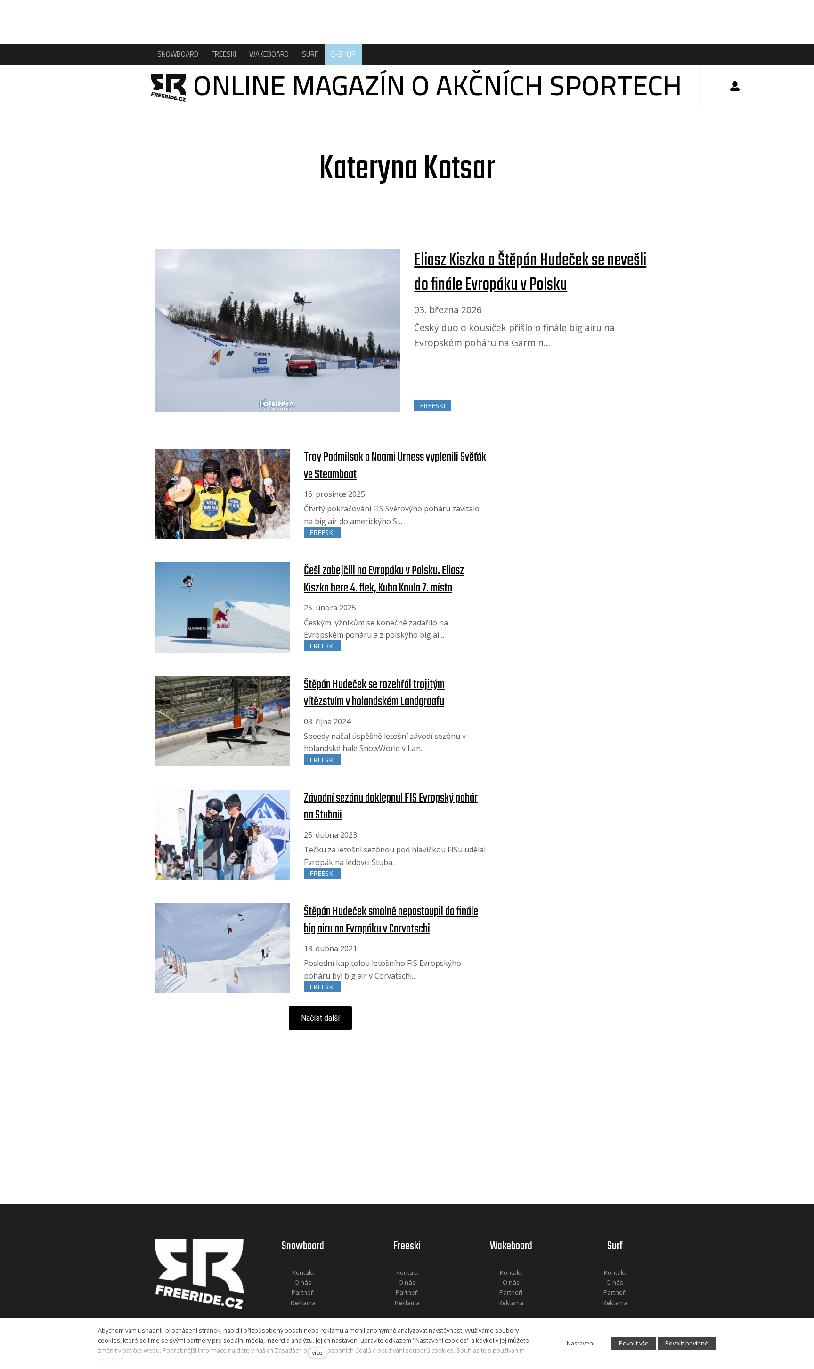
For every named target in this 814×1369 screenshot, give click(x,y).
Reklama (303, 1302)
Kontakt (303, 1272)
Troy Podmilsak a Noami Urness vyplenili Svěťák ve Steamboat (395, 466)
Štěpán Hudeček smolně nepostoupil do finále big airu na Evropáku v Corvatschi (391, 920)
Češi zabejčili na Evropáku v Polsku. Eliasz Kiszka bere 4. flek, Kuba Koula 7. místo (384, 579)
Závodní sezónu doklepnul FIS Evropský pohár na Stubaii (391, 807)
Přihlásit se (734, 86)
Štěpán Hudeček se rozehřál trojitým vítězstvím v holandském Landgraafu (374, 693)
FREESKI (432, 405)
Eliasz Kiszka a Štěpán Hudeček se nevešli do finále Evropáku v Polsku (530, 273)
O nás (302, 1282)
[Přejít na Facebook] (291, 1315)
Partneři (303, 1292)
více (317, 1352)
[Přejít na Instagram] (315, 1315)
